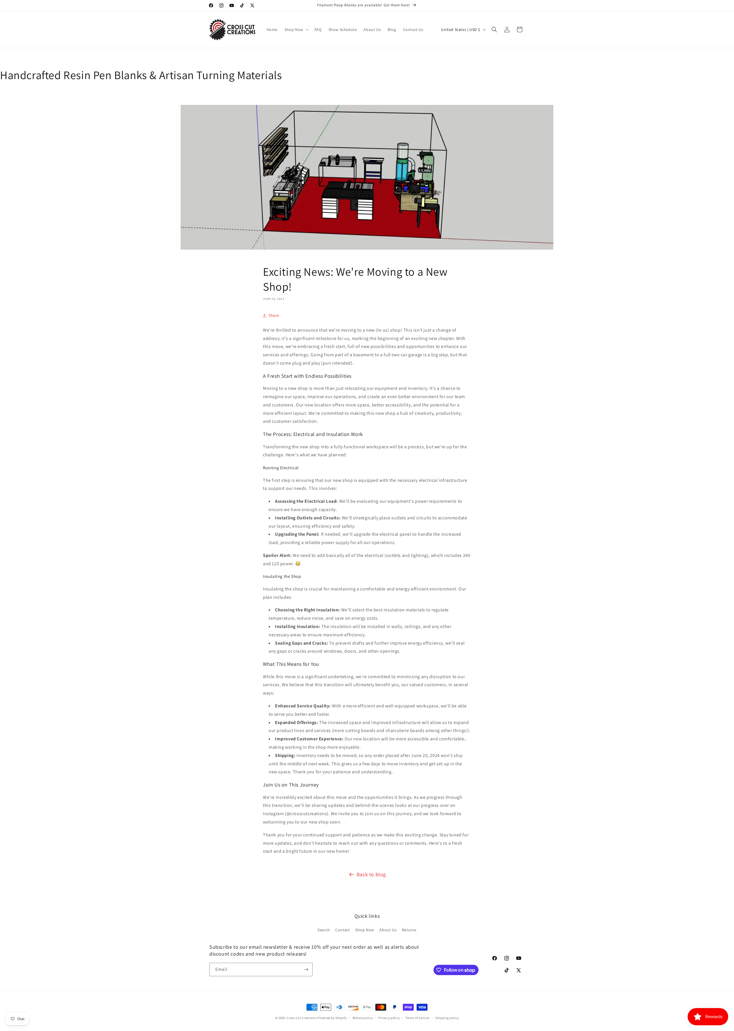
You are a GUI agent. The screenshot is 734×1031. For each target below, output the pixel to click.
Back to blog (371, 874)
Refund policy (363, 1018)
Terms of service (417, 1018)
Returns (409, 929)
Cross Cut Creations (302, 1018)
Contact (342, 929)
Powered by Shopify (332, 1018)
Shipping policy (447, 1018)
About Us (388, 929)
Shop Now (364, 929)
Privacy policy (389, 1018)
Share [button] (274, 315)
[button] (296, 30)
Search (323, 929)
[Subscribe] (306, 969)
